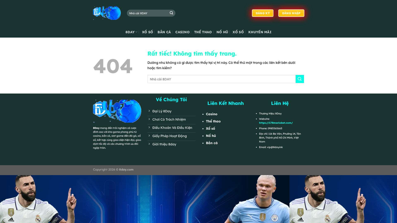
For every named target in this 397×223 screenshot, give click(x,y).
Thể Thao (203, 32)
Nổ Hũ (222, 32)
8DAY (130, 32)
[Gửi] (171, 13)
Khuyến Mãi (259, 32)
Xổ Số (147, 32)
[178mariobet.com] (107, 13)
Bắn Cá (164, 32)
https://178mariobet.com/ (276, 122)
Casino (182, 32)
